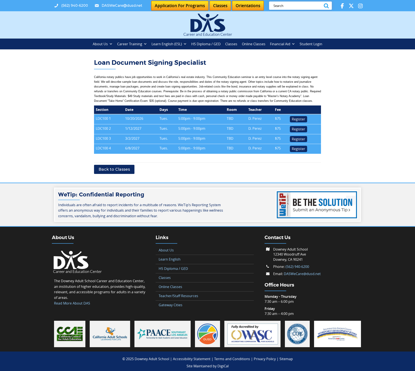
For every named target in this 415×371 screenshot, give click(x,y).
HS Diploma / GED (206, 44)
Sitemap (286, 358)
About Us (100, 44)
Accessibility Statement (192, 358)
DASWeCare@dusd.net (302, 273)
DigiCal (223, 366)
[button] (71, 5)
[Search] (327, 6)
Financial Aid (280, 44)
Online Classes (253, 44)
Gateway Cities (170, 305)
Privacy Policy (265, 358)
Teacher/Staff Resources (178, 295)
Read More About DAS (72, 303)
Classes (231, 44)
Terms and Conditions (232, 358)
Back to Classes (114, 169)
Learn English (169, 259)
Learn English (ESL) (167, 44)
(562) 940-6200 (297, 266)
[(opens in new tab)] (69, 333)
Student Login (311, 44)
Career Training (129, 44)
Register (298, 119)
